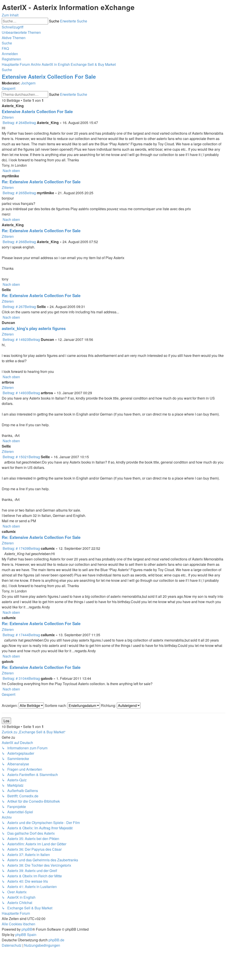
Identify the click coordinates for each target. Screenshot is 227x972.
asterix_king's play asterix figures (34, 328)
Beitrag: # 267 (19, 306)
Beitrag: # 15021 (21, 456)
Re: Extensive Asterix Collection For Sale (41, 182)
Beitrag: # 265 (19, 192)
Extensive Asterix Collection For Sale (49, 76)
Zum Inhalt (10, 15)
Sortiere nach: (56, 705)
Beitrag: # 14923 (21, 339)
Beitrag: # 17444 (21, 634)
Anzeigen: (10, 705)
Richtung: (109, 705)
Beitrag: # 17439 (21, 548)
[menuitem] (21, 32)
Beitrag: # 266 (19, 241)
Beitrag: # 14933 (21, 392)
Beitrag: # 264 (19, 122)
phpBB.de (56, 939)
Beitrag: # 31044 (21, 678)
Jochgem (28, 83)
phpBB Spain (25, 934)
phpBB (27, 929)
